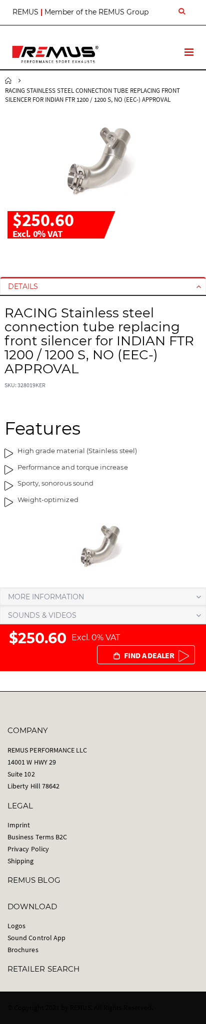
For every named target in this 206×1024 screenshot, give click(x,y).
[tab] (103, 286)
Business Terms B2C (37, 836)
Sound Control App (37, 937)
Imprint (19, 824)
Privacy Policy (28, 848)
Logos (17, 925)
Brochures (23, 949)
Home (8, 80)
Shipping (21, 860)
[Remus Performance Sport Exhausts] (55, 54)
